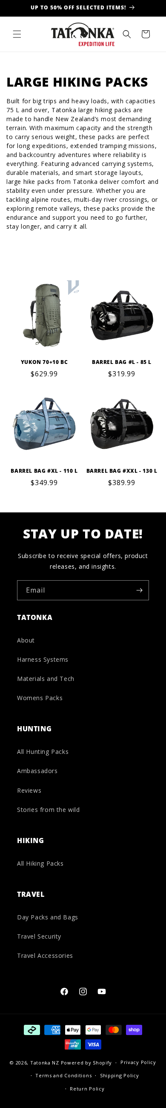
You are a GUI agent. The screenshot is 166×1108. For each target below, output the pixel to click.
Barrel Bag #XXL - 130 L (121, 471)
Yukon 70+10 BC (44, 362)
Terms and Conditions (63, 1075)
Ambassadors (37, 771)
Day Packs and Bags (47, 917)
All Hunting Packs (43, 751)
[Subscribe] (139, 590)
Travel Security (39, 936)
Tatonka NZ (44, 1063)
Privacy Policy (138, 1062)
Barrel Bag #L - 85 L (122, 362)
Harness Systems (43, 659)
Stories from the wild (48, 810)
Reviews (29, 790)
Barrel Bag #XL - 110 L (44, 471)
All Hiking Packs (40, 863)
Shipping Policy (119, 1075)
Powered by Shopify (86, 1063)
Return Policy (87, 1088)
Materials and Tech (45, 679)
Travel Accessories (45, 955)
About (26, 640)
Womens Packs (40, 698)
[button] (17, 34)
